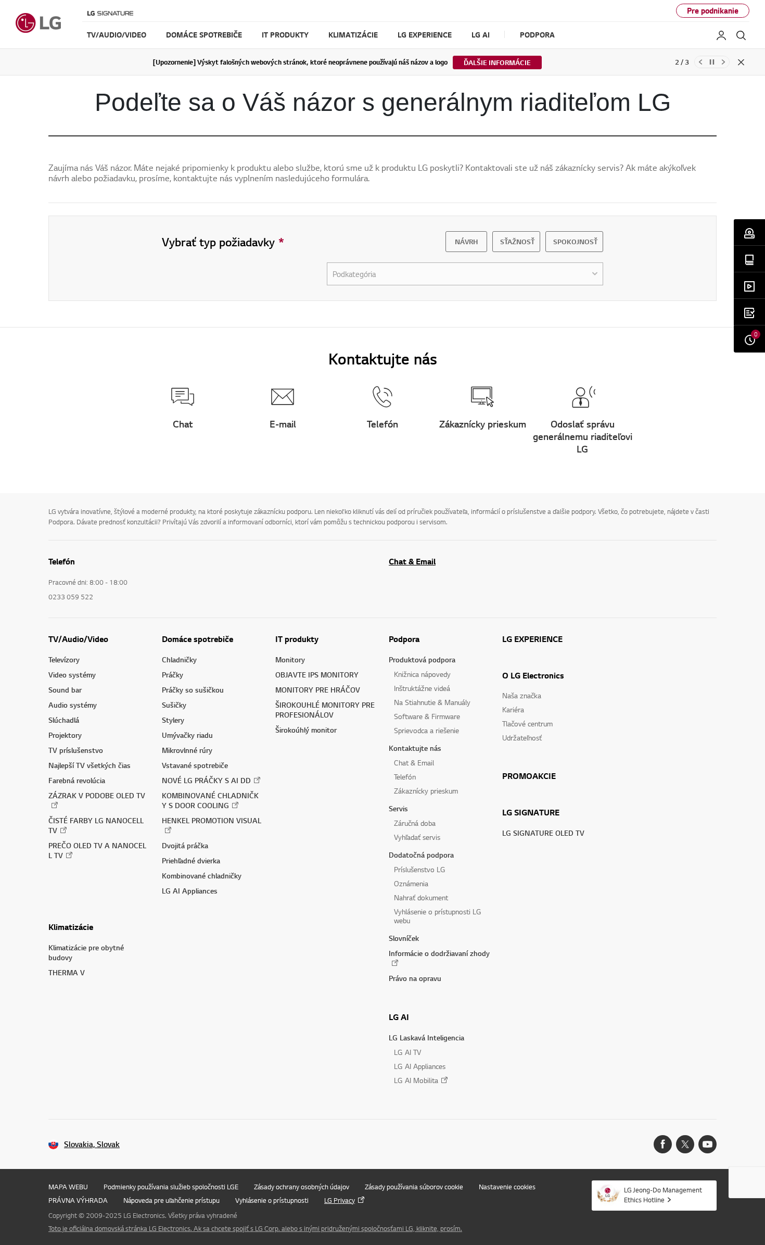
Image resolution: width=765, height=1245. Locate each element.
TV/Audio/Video (78, 639)
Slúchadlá (63, 720)
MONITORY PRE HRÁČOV (317, 690)
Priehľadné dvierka (191, 860)
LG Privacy (339, 1200)
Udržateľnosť (522, 738)
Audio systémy (72, 705)
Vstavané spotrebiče (195, 765)
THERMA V (66, 972)
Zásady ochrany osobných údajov (301, 1186)
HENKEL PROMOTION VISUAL (211, 820)
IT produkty (296, 639)
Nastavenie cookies (507, 1186)
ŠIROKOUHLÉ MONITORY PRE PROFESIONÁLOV (325, 710)
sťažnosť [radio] (516, 241)
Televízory (64, 659)
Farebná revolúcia (76, 780)
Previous (700, 62)
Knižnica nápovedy (422, 674)
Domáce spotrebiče (197, 639)
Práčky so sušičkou (193, 690)
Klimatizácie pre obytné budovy (86, 952)
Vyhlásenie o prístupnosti (272, 1200)
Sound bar (65, 690)
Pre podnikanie (712, 10)
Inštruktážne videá (422, 688)
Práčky (172, 675)
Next (723, 62)
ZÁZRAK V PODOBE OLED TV (96, 795)
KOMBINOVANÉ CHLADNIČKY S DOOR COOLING (210, 800)
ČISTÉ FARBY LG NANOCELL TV (96, 825)
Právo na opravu (415, 978)
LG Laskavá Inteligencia (426, 1037)
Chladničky (179, 659)
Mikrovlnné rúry (187, 750)
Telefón (405, 777)
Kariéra (513, 709)
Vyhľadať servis (417, 837)
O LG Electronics (533, 675)
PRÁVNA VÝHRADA (78, 1200)
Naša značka (521, 695)
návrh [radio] (466, 241)
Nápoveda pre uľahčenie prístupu (171, 1200)
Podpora (404, 639)
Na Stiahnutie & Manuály (432, 702)
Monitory (290, 659)
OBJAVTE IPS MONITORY (317, 675)
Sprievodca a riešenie (426, 730)
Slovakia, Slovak (92, 1144)
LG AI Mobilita (416, 1080)
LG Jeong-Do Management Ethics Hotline (663, 1194)
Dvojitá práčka (185, 845)
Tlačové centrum (527, 723)
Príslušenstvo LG (419, 869)
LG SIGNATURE (530, 812)
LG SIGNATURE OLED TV (543, 833)
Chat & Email (412, 561)
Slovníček (404, 938)
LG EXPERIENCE (532, 639)
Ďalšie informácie (497, 62)
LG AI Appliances (190, 891)
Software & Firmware (427, 716)
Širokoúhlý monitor (306, 730)
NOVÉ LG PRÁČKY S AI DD (206, 780)
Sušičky (174, 705)
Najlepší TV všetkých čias (89, 765)
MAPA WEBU (68, 1186)
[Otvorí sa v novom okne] (663, 1144)
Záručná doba (415, 823)
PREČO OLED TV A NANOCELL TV (97, 850)
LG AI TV (407, 1052)
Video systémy (72, 675)
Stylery (173, 720)
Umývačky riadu (187, 735)
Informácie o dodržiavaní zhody (439, 953)
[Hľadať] (741, 35)
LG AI (399, 1017)
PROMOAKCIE (529, 776)
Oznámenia (411, 883)
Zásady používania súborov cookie (414, 1186)
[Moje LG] (721, 35)
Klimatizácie (70, 927)
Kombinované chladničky (201, 876)
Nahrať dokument (421, 897)
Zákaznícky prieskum (426, 791)
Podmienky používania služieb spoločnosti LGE (171, 1186)
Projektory (65, 735)
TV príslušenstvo (75, 750)
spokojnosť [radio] (574, 241)
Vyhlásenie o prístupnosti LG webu (437, 916)
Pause (712, 62)
